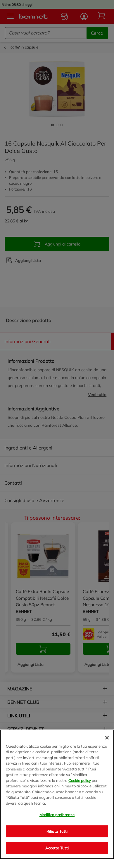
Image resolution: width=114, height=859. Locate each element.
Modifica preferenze (57, 814)
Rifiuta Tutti (57, 831)
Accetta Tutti (57, 848)
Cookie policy (79, 780)
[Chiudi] (107, 737)
